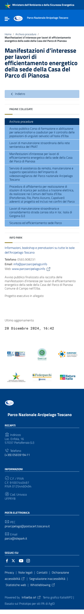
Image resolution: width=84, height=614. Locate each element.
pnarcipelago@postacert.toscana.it (27, 526)
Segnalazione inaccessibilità (47, 578)
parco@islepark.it (16, 538)
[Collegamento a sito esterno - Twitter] (14, 560)
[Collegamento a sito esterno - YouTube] (21, 560)
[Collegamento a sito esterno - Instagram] (28, 560)
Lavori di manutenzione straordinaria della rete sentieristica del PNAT (39, 145)
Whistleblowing (40, 585)
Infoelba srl (29, 597)
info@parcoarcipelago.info (30, 264)
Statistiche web (16, 585)
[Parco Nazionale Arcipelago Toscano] (18, 18)
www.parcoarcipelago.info (28, 268)
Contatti (42, 572)
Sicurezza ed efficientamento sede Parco (35, 222)
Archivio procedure (25, 34)
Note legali (25, 572)
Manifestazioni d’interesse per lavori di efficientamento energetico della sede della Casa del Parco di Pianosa (40, 157)
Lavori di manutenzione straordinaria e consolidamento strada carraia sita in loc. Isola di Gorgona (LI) (40, 212)
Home (8, 34)
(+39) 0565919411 (17, 455)
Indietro (19, 93)
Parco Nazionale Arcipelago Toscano (40, 414)
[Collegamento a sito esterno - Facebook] (7, 560)
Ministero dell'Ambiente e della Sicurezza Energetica (43, 5)
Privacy (9, 572)
